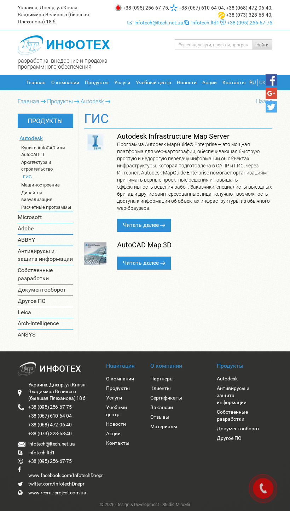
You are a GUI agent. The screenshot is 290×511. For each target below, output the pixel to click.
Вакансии (161, 407)
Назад (264, 101)
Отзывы (159, 417)
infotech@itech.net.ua (158, 22)
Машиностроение (40, 185)
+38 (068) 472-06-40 (248, 8)
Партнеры (162, 378)
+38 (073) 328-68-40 (248, 15)
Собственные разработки (35, 274)
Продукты (97, 82)
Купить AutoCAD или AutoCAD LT (43, 151)
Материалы (163, 426)
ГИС (27, 176)
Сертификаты (166, 398)
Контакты (234, 82)
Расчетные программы (46, 207)
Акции (209, 82)
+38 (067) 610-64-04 (201, 8)
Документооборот (42, 289)
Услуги (122, 82)
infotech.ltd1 (204, 22)
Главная (36, 82)
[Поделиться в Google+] (271, 93)
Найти (262, 44)
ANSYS (27, 334)
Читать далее (141, 225)
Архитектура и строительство (37, 166)
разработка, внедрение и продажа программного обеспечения (63, 63)
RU (252, 82)
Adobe (26, 228)
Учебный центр (153, 82)
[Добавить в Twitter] (271, 107)
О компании (65, 82)
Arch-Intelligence (38, 323)
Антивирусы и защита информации (45, 255)
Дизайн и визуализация (36, 196)
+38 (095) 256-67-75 (145, 8)
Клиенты (160, 388)
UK (262, 82)
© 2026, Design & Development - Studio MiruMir (145, 504)
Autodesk (92, 101)
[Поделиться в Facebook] (271, 80)
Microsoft (30, 217)
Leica (24, 312)
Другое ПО (32, 301)
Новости (187, 82)
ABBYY (26, 239)
